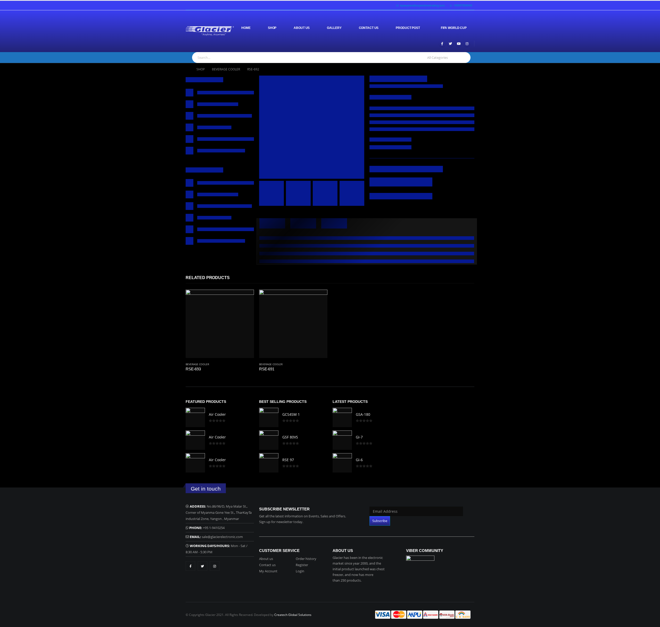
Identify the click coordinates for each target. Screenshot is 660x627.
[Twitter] (450, 43)
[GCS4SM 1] (268, 417)
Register (302, 565)
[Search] (464, 57)
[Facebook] (442, 43)
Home (246, 28)
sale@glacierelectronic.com (222, 536)
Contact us (267, 565)
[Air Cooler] (195, 417)
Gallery (334, 28)
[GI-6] (342, 463)
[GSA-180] (342, 417)
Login (300, 571)
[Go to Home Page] (187, 69)
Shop (272, 28)
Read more (245, 298)
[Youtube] (458, 43)
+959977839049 (462, 5)
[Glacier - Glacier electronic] (210, 31)
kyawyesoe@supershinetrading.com (422, 5)
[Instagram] (467, 43)
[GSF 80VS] (268, 440)
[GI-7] (342, 440)
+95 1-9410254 (214, 527)
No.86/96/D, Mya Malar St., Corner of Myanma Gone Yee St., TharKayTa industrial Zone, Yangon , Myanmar (219, 512)
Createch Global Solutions (292, 615)
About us (266, 558)
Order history (306, 558)
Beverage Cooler (197, 364)
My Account (268, 571)
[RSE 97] (268, 463)
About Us (302, 28)
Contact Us (369, 28)
